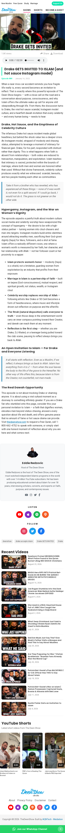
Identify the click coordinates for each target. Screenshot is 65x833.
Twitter (32, 531)
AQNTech (47, 819)
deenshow (7, 541)
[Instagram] (31, 495)
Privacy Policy (24, 800)
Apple (28, 514)
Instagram (24, 531)
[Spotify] (25, 807)
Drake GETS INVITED (45, 541)
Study (26, 3)
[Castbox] (32, 807)
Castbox (45, 514)
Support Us (57, 3)
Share (46, 53)
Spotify (36, 514)
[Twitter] (35, 495)
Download (58, 53)
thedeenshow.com (16, 421)
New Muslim (7, 3)
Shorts (38, 10)
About (12, 800)
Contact (52, 800)
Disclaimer (40, 800)
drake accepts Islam (24, 541)
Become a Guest (55, 10)
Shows (27, 10)
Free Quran (18, 3)
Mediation (58, 819)
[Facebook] (39, 495)
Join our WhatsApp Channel (32, 829)
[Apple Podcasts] (18, 807)
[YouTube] (26, 495)
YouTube (19, 514)
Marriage (34, 3)
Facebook (41, 531)
